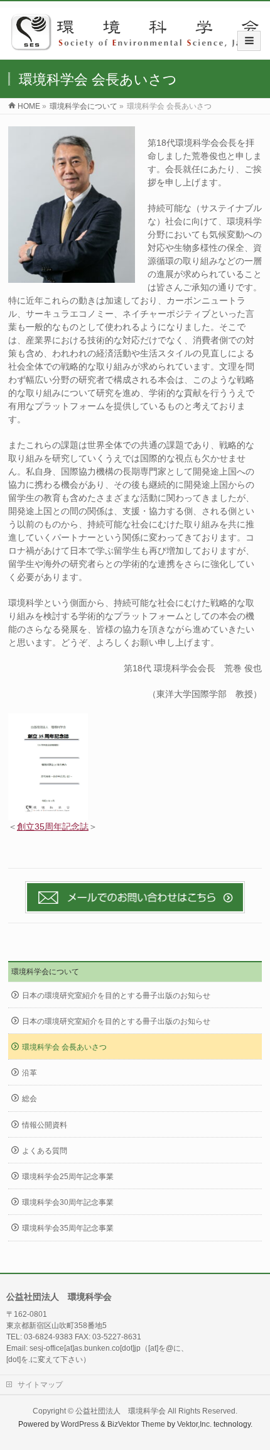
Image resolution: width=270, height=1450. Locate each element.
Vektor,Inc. (194, 1424)
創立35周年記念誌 (53, 826)
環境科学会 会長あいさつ (64, 1047)
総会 (29, 1098)
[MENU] (249, 41)
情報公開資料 (44, 1125)
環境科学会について (45, 971)
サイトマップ (40, 1384)
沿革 (29, 1072)
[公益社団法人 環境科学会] (139, 46)
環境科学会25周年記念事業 (68, 1176)
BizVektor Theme (136, 1424)
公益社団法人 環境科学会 (120, 1411)
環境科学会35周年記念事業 (68, 1228)
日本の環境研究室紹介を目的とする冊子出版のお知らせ (116, 995)
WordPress (80, 1424)
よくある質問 (44, 1150)
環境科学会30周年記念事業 (68, 1202)
